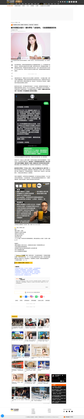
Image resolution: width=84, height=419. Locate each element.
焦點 (16, 3)
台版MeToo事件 (21, 262)
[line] (62, 2)
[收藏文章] (12, 79)
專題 (26, 3)
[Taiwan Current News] (67, 2)
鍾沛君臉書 (48, 300)
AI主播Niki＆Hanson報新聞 (45, 5)
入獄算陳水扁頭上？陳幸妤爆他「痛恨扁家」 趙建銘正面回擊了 (30, 327)
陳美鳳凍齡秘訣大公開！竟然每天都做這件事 (43, 327)
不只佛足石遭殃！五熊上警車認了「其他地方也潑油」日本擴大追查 (30, 370)
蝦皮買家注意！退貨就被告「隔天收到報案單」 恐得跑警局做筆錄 (17, 370)
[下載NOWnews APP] (71, 2)
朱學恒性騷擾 (33, 300)
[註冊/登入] (76, 2)
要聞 (22, 3)
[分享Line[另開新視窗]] (12, 68)
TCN (28, 5)
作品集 (46, 287)
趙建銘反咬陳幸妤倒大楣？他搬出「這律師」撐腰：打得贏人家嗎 (43, 340)
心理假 (37, 5)
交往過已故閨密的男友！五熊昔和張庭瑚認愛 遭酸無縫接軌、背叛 (43, 383)
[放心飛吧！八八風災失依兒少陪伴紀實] (19, 1)
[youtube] (65, 2)
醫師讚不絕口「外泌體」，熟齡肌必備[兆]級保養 (17, 383)
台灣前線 (32, 5)
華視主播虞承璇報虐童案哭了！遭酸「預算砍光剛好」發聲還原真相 (20, 358)
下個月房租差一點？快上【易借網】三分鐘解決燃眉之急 (21, 400)
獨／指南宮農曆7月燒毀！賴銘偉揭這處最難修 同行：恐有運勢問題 (17, 328)
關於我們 (49, 410)
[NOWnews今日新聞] (10, 1)
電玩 (44, 3)
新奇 (19, 22)
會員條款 (49, 409)
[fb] (58, 2)
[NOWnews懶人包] (69, 2)
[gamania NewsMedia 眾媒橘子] (68, 417)
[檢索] (74, 2)
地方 (55, 3)
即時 (19, 3)
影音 (49, 3)
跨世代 (24, 5)
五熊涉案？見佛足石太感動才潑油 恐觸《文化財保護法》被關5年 (30, 340)
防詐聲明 (33, 409)
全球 (35, 3)
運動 (32, 3)
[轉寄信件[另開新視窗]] (12, 70)
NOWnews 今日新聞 (14, 22)
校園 (58, 3)
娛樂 (29, 3)
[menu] (8, 4)
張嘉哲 (13, 29)
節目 (52, 3)
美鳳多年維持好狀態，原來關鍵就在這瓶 (43, 370)
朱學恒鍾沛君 (26, 300)
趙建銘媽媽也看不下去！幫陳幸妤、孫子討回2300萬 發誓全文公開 (30, 383)
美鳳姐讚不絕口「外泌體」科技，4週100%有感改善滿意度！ (40, 358)
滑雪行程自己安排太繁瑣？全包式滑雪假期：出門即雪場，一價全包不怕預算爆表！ (40, 400)
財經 (38, 3)
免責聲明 (33, 410)
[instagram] (60, 2)
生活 (41, 3)
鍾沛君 (17, 300)
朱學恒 (21, 300)
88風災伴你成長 (17, 5)
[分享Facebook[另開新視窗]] (12, 65)
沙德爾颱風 (12, 3)
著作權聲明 (33, 413)
